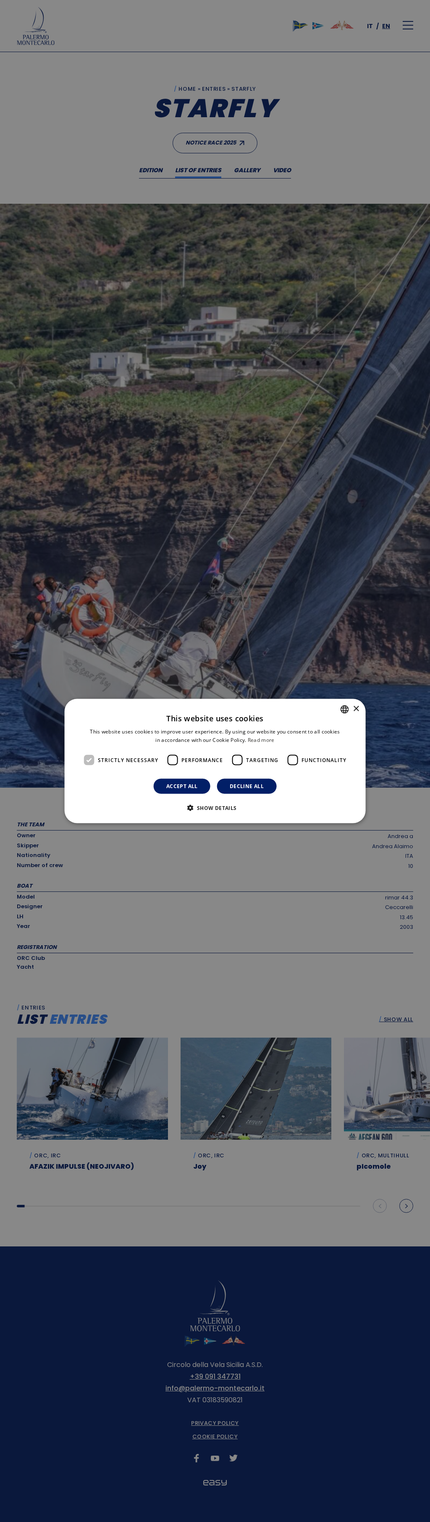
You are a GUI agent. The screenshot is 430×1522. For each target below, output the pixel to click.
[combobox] (344, 709)
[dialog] (215, 761)
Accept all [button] (182, 786)
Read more (261, 739)
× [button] (356, 709)
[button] (214, 808)
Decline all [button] (247, 786)
